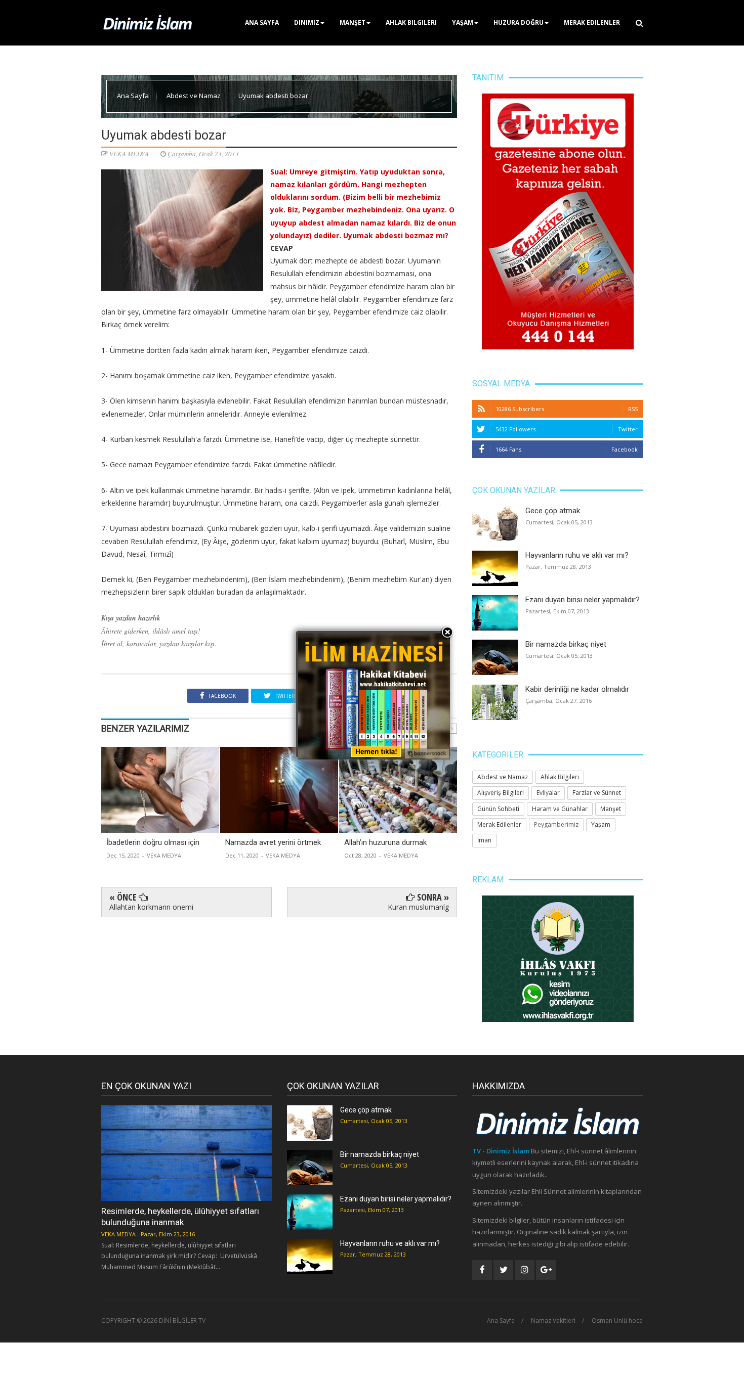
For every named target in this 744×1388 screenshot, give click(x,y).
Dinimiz (306, 22)
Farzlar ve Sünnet (596, 792)
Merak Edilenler (592, 22)
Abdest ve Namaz (194, 95)
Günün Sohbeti (498, 808)
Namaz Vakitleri (553, 1320)
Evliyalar (548, 792)
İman (484, 840)
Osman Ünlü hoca (617, 1320)
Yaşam (462, 22)
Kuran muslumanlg (418, 907)
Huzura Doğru (518, 22)
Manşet (352, 22)
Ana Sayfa (262, 22)
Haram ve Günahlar (560, 808)
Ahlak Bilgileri (411, 22)
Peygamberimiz (556, 824)
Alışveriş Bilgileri (500, 792)
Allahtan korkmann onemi (151, 907)
